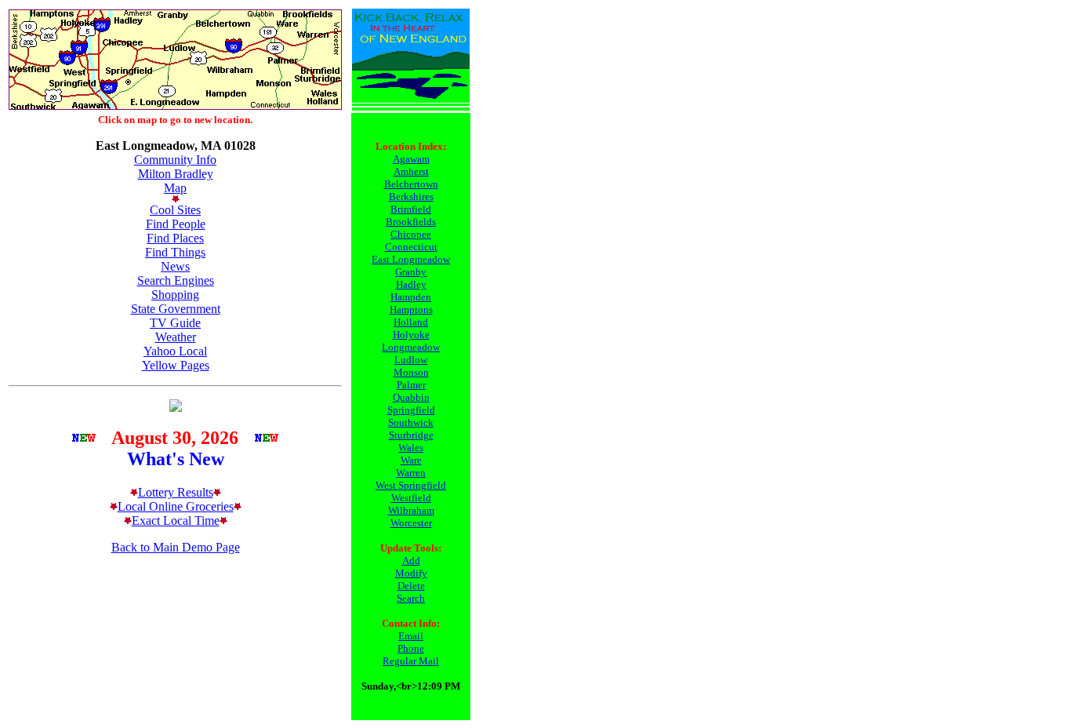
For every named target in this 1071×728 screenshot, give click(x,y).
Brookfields (411, 222)
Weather (175, 337)
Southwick (411, 422)
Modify (411, 573)
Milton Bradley (175, 173)
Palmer (411, 385)
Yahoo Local (175, 351)
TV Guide (175, 322)
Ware (411, 460)
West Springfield (411, 485)
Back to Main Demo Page (175, 547)
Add (411, 560)
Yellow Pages (175, 365)
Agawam (411, 159)
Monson (411, 372)
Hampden (410, 297)
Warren (411, 473)
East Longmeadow (411, 259)
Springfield (411, 410)
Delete (411, 586)
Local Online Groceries (176, 506)
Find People (175, 224)
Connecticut (411, 247)
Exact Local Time (176, 520)
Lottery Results (175, 492)
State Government (175, 308)
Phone (411, 648)
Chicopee (410, 234)
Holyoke (411, 334)
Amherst (411, 171)
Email (410, 636)
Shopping (175, 294)
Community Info (175, 159)
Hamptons (411, 309)
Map (175, 188)
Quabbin (411, 397)
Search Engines (175, 280)
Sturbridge (411, 435)
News (175, 266)
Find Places (175, 238)
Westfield (411, 498)
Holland (411, 322)
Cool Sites (175, 210)
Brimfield (410, 209)
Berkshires (411, 196)
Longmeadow (411, 347)
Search (411, 598)
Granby (411, 272)
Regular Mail (411, 661)
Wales (410, 447)
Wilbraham (411, 510)
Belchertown (411, 184)
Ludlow (410, 360)
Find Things (175, 252)
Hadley (411, 284)
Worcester (411, 523)
